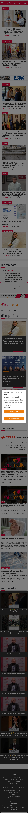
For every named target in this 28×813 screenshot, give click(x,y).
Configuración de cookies (14, 415)
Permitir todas (14, 411)
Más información (7, 407)
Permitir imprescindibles (14, 418)
